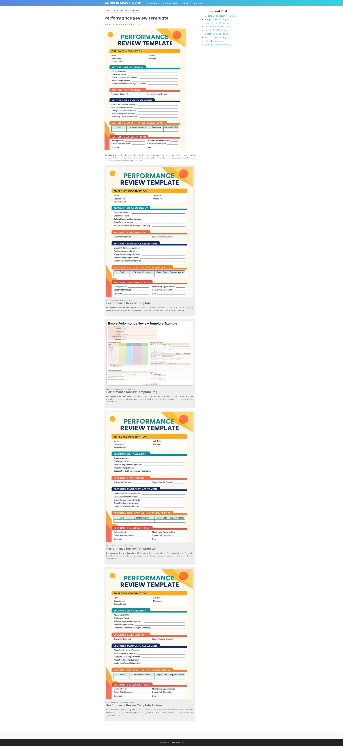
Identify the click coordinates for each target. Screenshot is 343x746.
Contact (198, 3)
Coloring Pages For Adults (217, 44)
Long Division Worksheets (217, 23)
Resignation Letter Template (219, 26)
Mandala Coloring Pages (217, 37)
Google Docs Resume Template (221, 16)
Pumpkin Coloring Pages (217, 19)
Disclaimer (153, 3)
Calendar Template (214, 41)
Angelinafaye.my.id (123, 3)
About (186, 3)
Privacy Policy (170, 3)
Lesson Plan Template (216, 30)
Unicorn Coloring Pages (216, 34)
